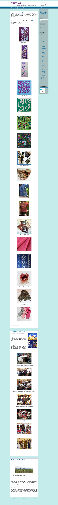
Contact (37, 7)
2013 (42, 41)
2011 (42, 77)
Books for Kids (32, 7)
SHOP (41, 7)
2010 (42, 78)
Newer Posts (13, 498)
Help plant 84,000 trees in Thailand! (18, 459)
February (43, 74)
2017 (42, 35)
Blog (15, 7)
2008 (42, 81)
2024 (42, 34)
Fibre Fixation (24, 405)
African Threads (24, 435)
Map (33, 20)
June (42, 53)
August (43, 52)
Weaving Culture (25, 7)
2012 (42, 42)
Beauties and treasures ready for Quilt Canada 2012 (21, 12)
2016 (42, 37)
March (43, 72)
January (43, 75)
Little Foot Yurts (24, 364)
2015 (42, 38)
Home (24, 498)
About (12, 7)
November (43, 46)
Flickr (41, 27)
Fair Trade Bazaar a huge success (18, 331)
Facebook (41, 25)
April (42, 71)
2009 (42, 80)
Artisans (20, 7)
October (43, 48)
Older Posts (35, 498)
